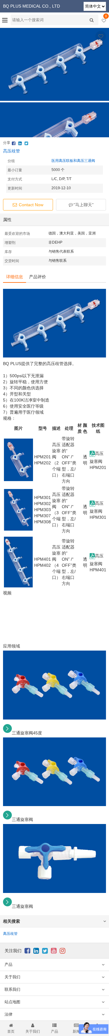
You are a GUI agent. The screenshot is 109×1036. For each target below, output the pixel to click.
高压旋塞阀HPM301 (98, 510)
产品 (8, 964)
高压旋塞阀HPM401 (98, 562)
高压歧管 (10, 934)
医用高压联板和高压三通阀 (73, 161)
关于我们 (12, 977)
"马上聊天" (84, 204)
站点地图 (12, 1002)
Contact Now (30, 204)
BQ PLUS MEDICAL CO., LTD (31, 6)
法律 (8, 1014)
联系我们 (12, 989)
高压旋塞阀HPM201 (98, 460)
